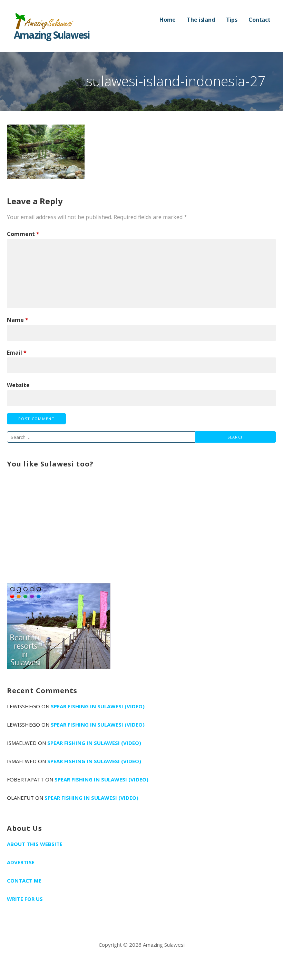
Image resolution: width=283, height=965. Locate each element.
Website (18, 385)
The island (201, 19)
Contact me (24, 880)
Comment (23, 234)
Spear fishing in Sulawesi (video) (98, 706)
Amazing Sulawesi (51, 34)
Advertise (21, 862)
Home (167, 19)
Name (17, 320)
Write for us (25, 898)
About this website (34, 843)
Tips (231, 19)
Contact (259, 19)
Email (17, 352)
